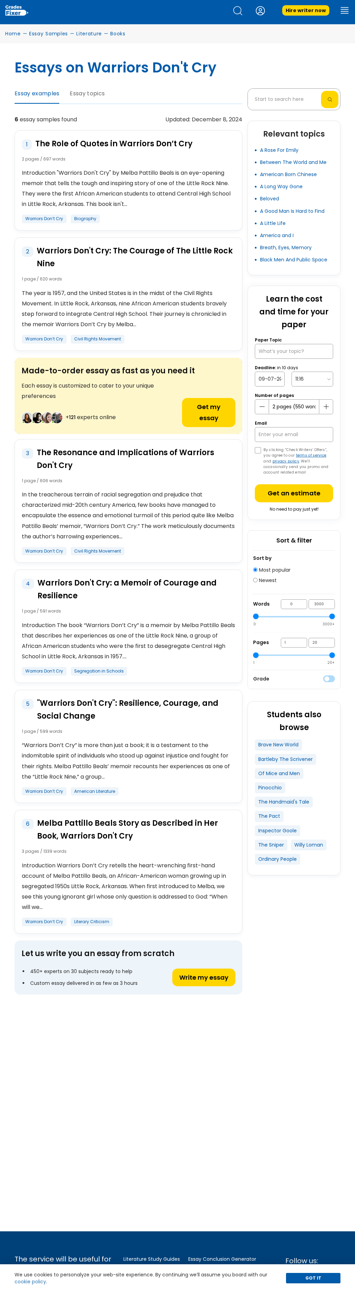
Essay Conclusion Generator (222, 1259)
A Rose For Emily (279, 150)
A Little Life (273, 223)
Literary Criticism (91, 922)
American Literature (94, 791)
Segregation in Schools (99, 671)
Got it (313, 1278)
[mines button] (262, 407)
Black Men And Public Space (293, 259)
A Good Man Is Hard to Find (292, 211)
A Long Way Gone (281, 186)
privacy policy (285, 461)
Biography (85, 219)
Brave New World (278, 744)
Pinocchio (270, 787)
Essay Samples (48, 33)
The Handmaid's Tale (283, 801)
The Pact (269, 816)
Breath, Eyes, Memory (286, 247)
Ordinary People (277, 859)
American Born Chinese (288, 174)
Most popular (274, 569)
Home (13, 33)
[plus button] (326, 407)
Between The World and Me (293, 162)
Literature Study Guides (151, 1259)
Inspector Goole (277, 830)
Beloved (269, 198)
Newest (267, 580)
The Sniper (271, 844)
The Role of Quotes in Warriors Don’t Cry (113, 143)
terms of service (311, 455)
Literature (89, 33)
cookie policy (30, 1281)
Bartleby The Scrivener (285, 759)
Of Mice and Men (279, 773)
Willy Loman (308, 844)
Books (117, 33)
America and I (277, 235)
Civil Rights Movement (97, 339)
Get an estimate (294, 493)
